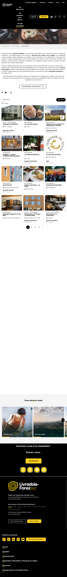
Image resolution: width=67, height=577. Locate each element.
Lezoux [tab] (29, 506)
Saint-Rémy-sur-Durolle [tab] (14, 509)
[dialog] (36, 539)
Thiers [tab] (24, 506)
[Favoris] (59, 17)
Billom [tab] (14, 506)
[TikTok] (8, 539)
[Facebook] (4, 539)
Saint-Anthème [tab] (42, 506)
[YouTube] (23, 539)
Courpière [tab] (19, 506)
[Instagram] (18, 539)
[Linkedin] (13, 539)
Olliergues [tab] (34, 506)
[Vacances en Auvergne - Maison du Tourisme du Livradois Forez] (7, 5)
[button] (63, 2)
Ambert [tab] (10, 506)
